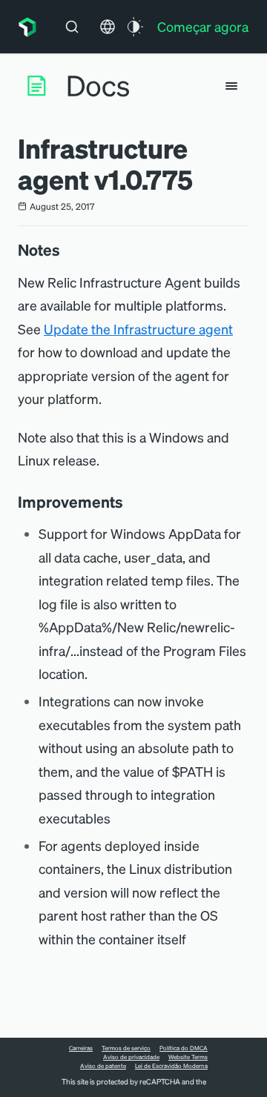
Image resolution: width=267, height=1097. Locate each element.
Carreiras (81, 1048)
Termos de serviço (126, 1048)
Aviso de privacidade (131, 1057)
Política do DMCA (183, 1048)
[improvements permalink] (130, 502)
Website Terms (188, 1057)
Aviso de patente (103, 1066)
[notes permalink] (67, 250)
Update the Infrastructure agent (138, 328)
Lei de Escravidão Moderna (171, 1066)
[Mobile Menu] (231, 86)
